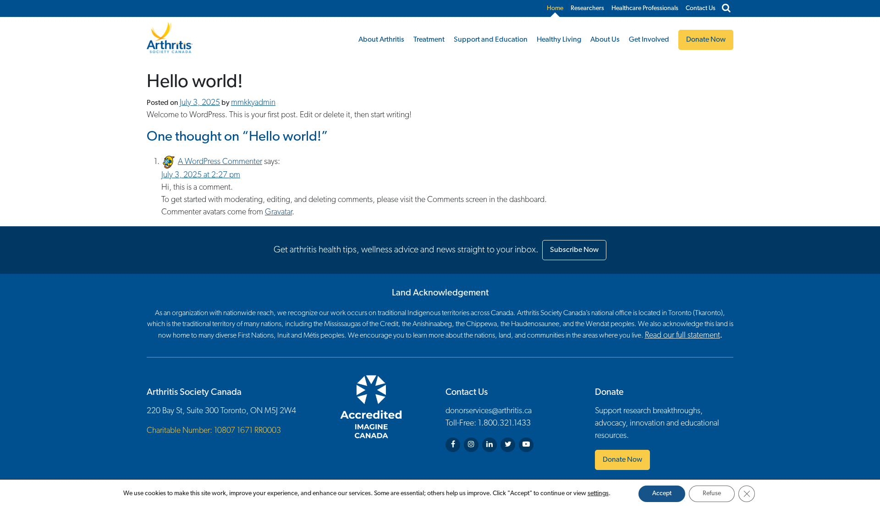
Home (555, 8)
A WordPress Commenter (220, 162)
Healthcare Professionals (644, 8)
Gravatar (278, 212)
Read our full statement (682, 336)
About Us (605, 40)
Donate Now (622, 460)
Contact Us (700, 8)
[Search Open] (726, 8)
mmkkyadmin (253, 103)
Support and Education (491, 40)
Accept (661, 493)
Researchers (587, 8)
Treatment (429, 40)
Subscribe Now (574, 250)
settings (598, 493)
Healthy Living (559, 40)
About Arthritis (381, 40)
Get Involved (649, 40)
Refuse (712, 493)
